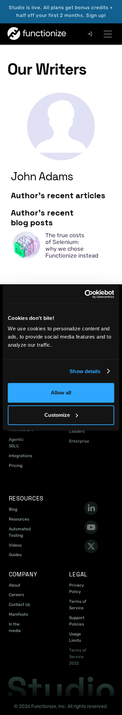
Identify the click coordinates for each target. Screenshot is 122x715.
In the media (15, 627)
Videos (15, 545)
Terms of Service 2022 (77, 657)
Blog (13, 509)
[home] (21, 34)
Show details (84, 371)
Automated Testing (19, 532)
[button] (108, 34)
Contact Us (19, 604)
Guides (15, 554)
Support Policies (76, 621)
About (14, 585)
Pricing (15, 465)
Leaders (77, 431)
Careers (16, 594)
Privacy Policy (76, 588)
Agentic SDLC (16, 442)
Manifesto (18, 614)
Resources (19, 519)
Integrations (20, 455)
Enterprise (79, 441)
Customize (57, 415)
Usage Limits (75, 637)
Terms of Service (77, 604)
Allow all (61, 392)
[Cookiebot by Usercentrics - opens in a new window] (86, 294)
